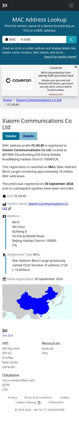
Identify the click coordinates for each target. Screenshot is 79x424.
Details (28, 136)
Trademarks (55, 402)
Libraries (8, 367)
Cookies (65, 397)
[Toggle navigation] (71, 5)
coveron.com (56, 94)
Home (7, 100)
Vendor (11, 136)
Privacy (12, 397)
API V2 (7, 353)
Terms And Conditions (38, 397)
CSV (5, 389)
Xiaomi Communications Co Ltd (38, 100)
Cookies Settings (26, 402)
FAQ (45, 353)
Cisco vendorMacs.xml (18, 380)
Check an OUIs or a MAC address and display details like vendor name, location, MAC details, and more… (39, 52)
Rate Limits (10, 362)
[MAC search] (71, 39)
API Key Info (11, 348)
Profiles (7, 358)
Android (47, 348)
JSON (6, 385)
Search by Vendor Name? (60, 56)
